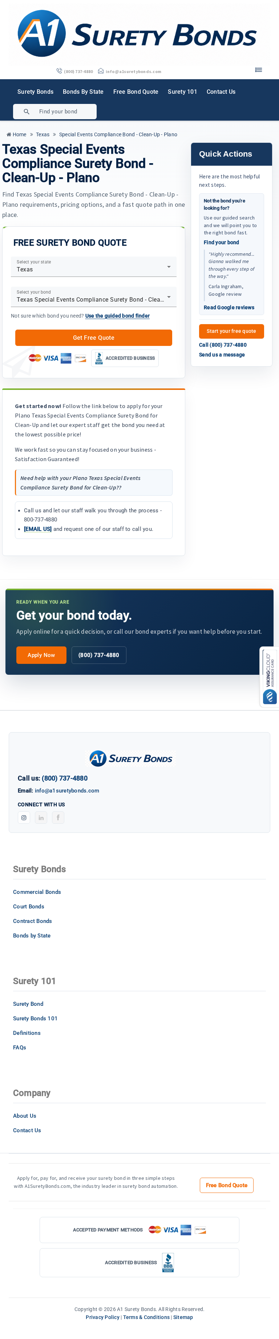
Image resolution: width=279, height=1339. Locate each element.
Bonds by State (83, 91)
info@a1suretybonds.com (67, 790)
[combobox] (81, 111)
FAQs (19, 1047)
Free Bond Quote (136, 91)
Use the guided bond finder (117, 316)
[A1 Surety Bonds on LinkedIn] (41, 817)
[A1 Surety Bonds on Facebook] (58, 817)
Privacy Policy (103, 1317)
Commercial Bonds (37, 892)
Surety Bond (28, 1004)
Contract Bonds (32, 921)
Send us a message (222, 355)
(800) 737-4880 (99, 655)
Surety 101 (182, 91)
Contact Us (221, 91)
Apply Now (41, 655)
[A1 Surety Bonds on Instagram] (24, 817)
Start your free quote (231, 331)
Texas (42, 134)
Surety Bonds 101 (35, 1018)
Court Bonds (28, 906)
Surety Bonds (35, 91)
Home (18, 134)
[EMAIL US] (38, 529)
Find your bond (221, 242)
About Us (24, 1116)
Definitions (27, 1033)
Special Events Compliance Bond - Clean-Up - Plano (118, 134)
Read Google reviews (229, 307)
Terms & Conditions (146, 1317)
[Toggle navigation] (258, 68)
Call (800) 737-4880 (223, 345)
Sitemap (183, 1317)
